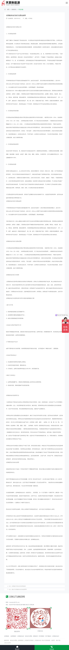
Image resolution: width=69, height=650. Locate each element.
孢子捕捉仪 (48, 636)
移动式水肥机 (28, 636)
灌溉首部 (35, 636)
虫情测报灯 (13, 636)
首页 (8, 9)
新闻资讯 (14, 9)
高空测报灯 (42, 636)
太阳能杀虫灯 (20, 636)
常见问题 (21, 9)
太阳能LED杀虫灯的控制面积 (19, 586)
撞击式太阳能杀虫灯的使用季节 (19, 589)
